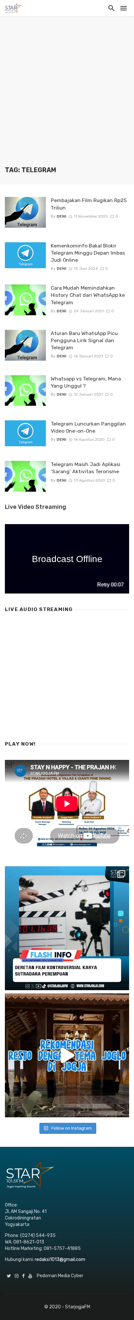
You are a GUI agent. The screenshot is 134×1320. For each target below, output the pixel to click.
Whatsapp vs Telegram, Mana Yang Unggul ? (86, 382)
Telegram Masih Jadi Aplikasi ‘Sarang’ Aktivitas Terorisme (85, 467)
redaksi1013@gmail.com (60, 1259)
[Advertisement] (67, 96)
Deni (61, 216)
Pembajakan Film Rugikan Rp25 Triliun (89, 203)
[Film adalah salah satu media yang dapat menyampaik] (67, 928)
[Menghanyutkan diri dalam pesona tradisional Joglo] (67, 1055)
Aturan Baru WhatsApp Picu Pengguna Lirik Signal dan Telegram (84, 340)
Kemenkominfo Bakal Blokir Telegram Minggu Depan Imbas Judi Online (88, 253)
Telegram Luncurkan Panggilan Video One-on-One (88, 427)
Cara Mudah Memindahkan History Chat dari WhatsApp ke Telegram (88, 295)
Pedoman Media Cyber (60, 1275)
